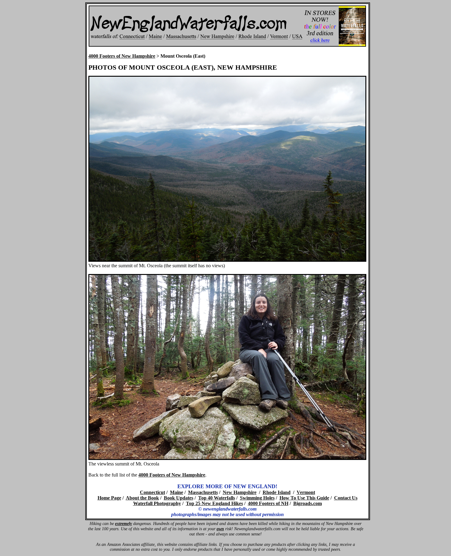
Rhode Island (277, 492)
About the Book (142, 497)
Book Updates (178, 497)
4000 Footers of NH (268, 503)
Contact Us (345, 497)
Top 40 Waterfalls (216, 497)
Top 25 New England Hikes (214, 503)
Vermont (306, 492)
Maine (176, 492)
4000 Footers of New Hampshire (121, 56)
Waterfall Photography (157, 503)
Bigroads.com (307, 503)
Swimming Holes (257, 497)
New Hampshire (239, 492)
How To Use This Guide (304, 497)
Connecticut (152, 492)
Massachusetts (203, 492)
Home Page (109, 497)
